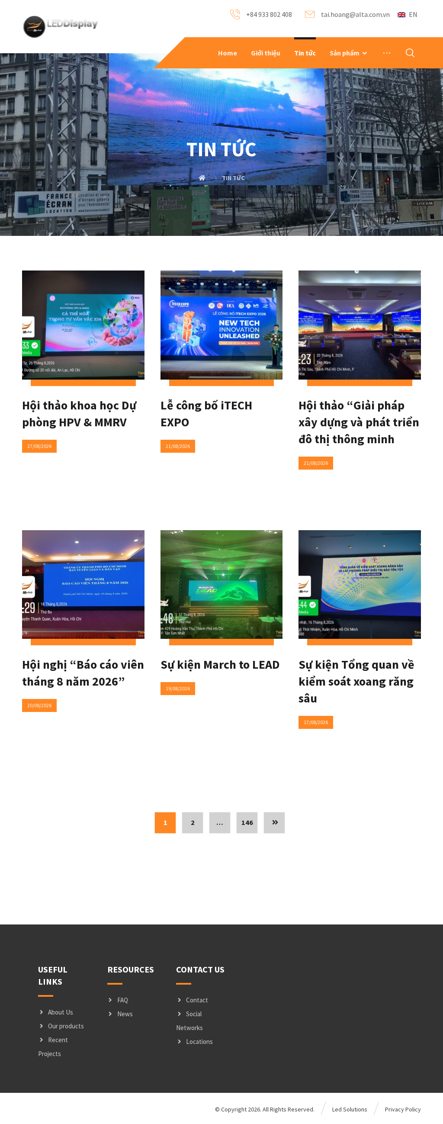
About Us (60, 1012)
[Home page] (202, 178)
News (125, 1014)
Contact (197, 1000)
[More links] (387, 53)
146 (247, 822)
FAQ (122, 1000)
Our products (66, 1026)
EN (413, 14)
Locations (199, 1041)
